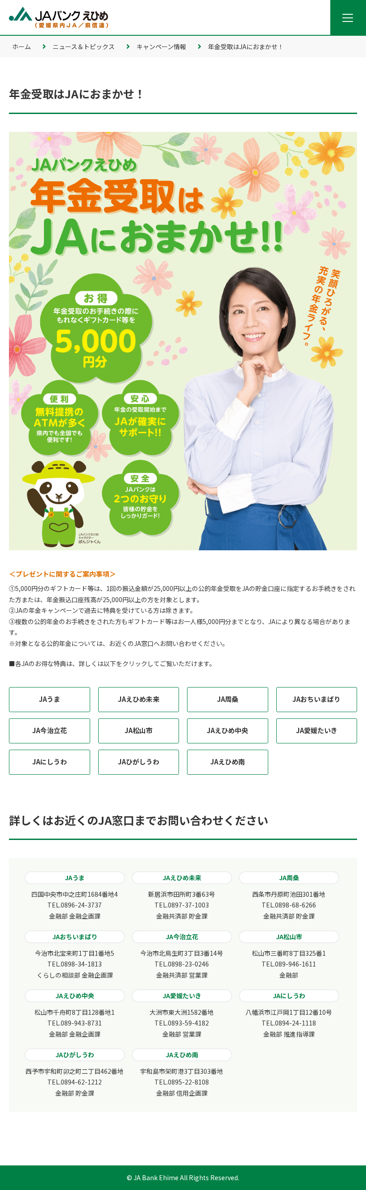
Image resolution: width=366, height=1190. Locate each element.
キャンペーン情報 (161, 46)
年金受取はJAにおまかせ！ (246, 46)
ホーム (21, 46)
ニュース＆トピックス (84, 46)
